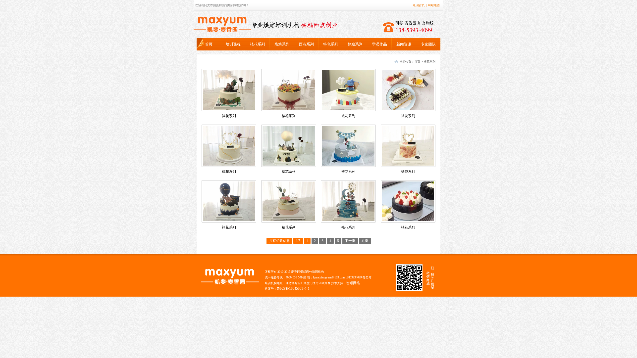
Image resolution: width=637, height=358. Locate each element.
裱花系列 (257, 44)
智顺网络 (353, 283)
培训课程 (233, 44)
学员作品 (379, 44)
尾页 (364, 241)
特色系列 (330, 44)
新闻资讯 (403, 44)
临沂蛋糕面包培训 (222, 24)
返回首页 (419, 5)
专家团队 (428, 44)
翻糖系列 (355, 44)
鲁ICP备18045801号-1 (293, 288)
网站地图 (434, 5)
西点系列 (306, 44)
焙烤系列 (281, 44)
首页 (208, 44)
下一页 (350, 241)
